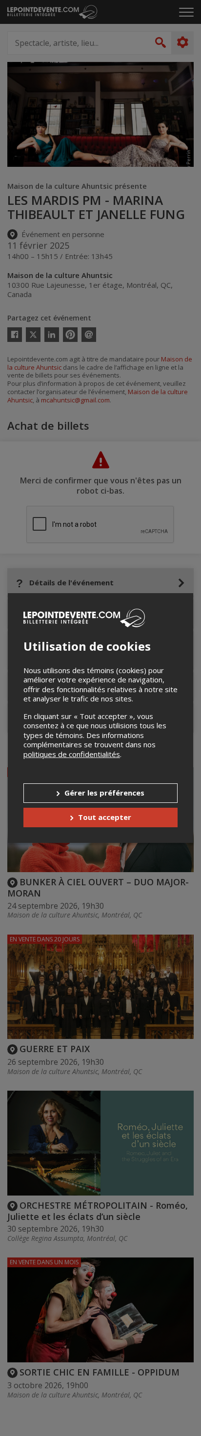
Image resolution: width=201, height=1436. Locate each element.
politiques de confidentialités (71, 754)
